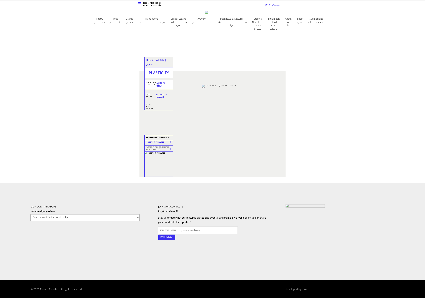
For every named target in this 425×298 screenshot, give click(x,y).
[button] (272, 5)
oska (304, 289)
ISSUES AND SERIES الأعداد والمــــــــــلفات (152, 4)
